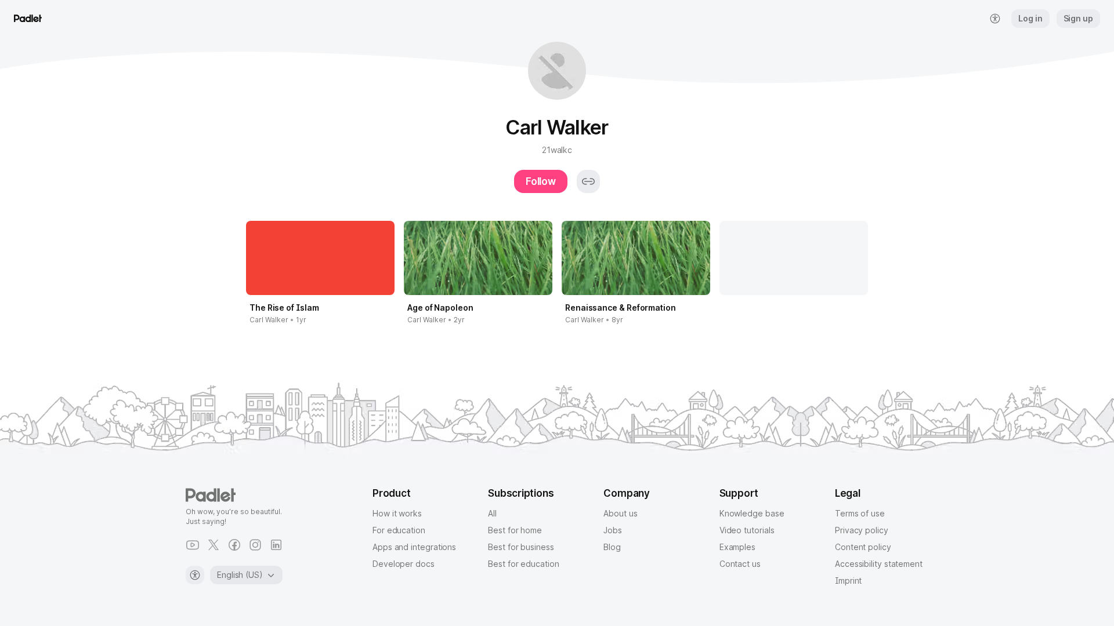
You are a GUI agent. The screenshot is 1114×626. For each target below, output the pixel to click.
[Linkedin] (276, 545)
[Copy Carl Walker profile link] (588, 181)
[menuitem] (995, 18)
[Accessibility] (195, 575)
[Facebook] (234, 545)
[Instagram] (255, 545)
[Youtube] (193, 545)
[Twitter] (213, 545)
